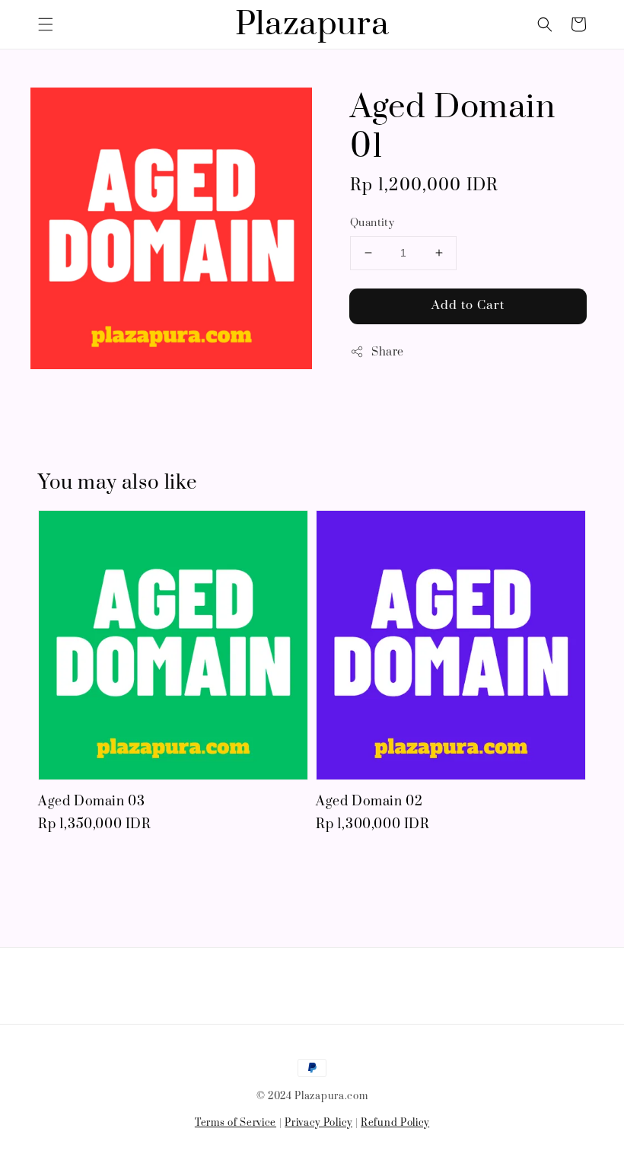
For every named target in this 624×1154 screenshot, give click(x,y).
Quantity (372, 223)
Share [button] (387, 352)
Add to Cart (468, 305)
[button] (45, 24)
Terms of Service (235, 1123)
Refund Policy (395, 1123)
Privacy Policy (318, 1123)
